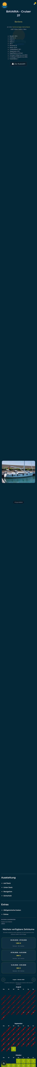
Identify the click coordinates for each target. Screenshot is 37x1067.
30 (13, 1049)
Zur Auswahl (19, 64)
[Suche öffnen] (3, 1063)
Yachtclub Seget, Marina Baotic (21, 27)
